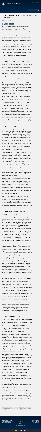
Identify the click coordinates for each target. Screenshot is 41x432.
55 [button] (17, 379)
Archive (4, 8)
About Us (4, 11)
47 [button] (4, 340)
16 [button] (6, 155)
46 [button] (5, 329)
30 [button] (18, 238)
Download (12, 23)
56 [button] (11, 384)
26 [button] (6, 226)
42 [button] (26, 299)
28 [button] (19, 235)
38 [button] (2, 287)
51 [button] (9, 358)
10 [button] (30, 103)
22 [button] (5, 190)
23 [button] (18, 193)
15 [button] (17, 147)
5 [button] (8, 53)
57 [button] (17, 390)
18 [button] (6, 164)
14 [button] (12, 144)
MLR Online (10, 8)
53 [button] (14, 372)
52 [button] (13, 367)
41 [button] (22, 296)
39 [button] (10, 290)
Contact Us (33, 2)
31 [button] (21, 249)
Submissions (18, 8)
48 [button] (2, 343)
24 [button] (5, 217)
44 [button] (27, 320)
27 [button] (27, 232)
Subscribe (37, 2)
